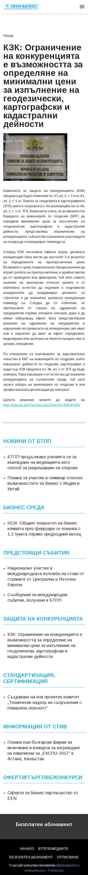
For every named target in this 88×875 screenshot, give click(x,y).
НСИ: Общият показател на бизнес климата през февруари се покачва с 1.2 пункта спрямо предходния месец (44, 528)
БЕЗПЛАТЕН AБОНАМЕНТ (31, 857)
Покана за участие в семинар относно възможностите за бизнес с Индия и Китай (45, 483)
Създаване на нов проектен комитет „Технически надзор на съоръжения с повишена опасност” (44, 702)
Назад (8, 35)
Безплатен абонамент (44, 824)
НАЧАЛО (27, 849)
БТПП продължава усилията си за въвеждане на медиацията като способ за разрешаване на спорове (42, 462)
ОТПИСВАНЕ (68, 857)
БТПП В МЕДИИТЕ (53, 849)
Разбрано (55, 870)
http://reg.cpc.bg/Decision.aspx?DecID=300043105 (41, 405)
